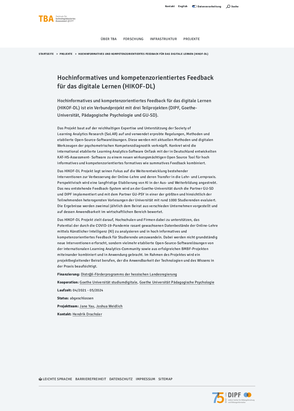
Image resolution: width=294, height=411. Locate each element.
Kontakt (170, 6)
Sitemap (165, 379)
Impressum (145, 379)
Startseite (46, 54)
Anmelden (249, 6)
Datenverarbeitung (209, 6)
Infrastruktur (163, 39)
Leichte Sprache (57, 379)
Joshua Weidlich (109, 306)
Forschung (133, 39)
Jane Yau (87, 306)
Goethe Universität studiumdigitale (108, 282)
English (183, 6)
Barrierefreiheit (90, 379)
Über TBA (109, 39)
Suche (234, 6)
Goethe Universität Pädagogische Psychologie (177, 282)
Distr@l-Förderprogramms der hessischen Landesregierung (129, 274)
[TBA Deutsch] (57, 19)
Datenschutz (121, 379)
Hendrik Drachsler (87, 314)
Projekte (191, 39)
